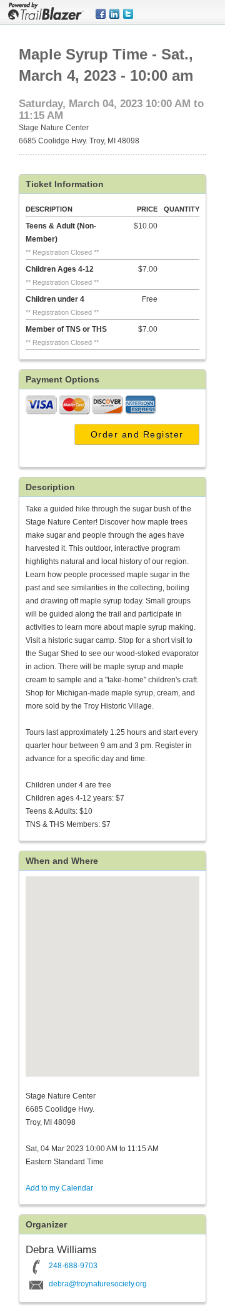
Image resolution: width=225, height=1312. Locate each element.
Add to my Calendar (59, 1188)
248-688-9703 (73, 1265)
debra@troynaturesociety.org (98, 1283)
